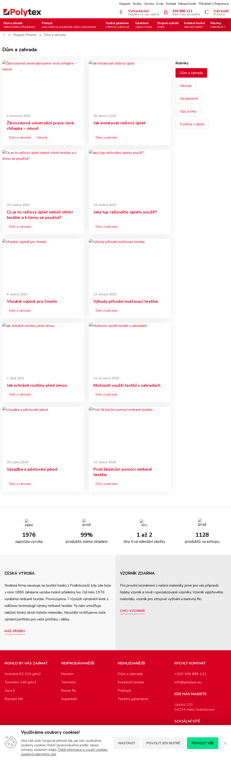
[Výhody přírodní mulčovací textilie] (130, 263)
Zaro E (10, 690)
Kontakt (171, 4)
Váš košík (221, 12)
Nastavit (126, 743)
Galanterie (143, 25)
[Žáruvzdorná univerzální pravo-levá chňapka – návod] (43, 84)
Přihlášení (205, 4)
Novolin (67, 673)
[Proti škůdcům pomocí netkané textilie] (130, 431)
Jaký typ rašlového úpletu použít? (125, 212)
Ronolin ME (14, 698)
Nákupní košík (187, 4)
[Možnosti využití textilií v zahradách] (130, 347)
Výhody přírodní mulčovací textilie (125, 301)
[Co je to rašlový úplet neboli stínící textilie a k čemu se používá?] (43, 174)
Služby (137, 4)
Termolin (68, 682)
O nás (160, 4)
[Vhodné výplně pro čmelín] (43, 263)
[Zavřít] (224, 743)
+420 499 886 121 (190, 673)
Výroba (149, 4)
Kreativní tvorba (131, 682)
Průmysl (69, 25)
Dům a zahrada (19, 25)
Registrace (222, 4)
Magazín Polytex (25, 35)
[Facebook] (207, 721)
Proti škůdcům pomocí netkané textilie (122, 472)
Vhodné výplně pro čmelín (32, 301)
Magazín (124, 4)
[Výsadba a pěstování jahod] (43, 431)
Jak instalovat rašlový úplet (119, 123)
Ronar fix (68, 690)
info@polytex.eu (187, 682)
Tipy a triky (188, 111)
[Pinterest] (216, 721)
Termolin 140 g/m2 (20, 682)
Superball (69, 698)
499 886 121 (186, 12)
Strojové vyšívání (167, 25)
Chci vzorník (132, 611)
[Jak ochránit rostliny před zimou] (43, 347)
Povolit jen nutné (163, 743)
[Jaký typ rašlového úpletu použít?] (130, 174)
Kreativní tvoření (194, 25)
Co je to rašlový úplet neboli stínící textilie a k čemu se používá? (40, 214)
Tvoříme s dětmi (192, 124)
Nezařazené (189, 98)
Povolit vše (203, 743)
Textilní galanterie (117, 25)
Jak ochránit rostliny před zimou (37, 385)
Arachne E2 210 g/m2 (23, 673)
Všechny (217, 25)
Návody (42, 137)
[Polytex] (22, 12)
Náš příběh (15, 631)
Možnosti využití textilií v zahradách (126, 385)
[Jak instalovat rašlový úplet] (130, 84)
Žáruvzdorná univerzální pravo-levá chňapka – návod (40, 125)
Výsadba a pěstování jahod (32, 469)
